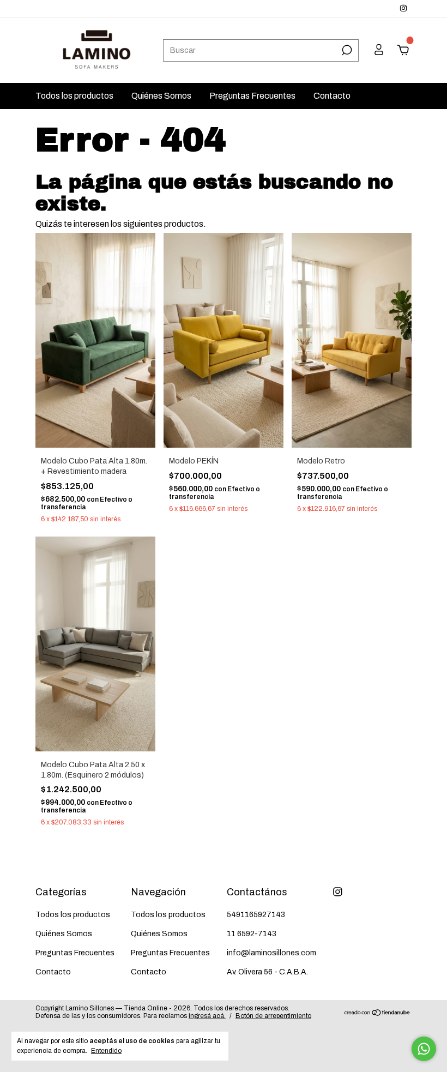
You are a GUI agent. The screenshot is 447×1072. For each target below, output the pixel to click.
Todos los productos (74, 95)
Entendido (106, 1051)
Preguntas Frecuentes (252, 95)
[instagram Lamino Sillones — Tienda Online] (403, 8)
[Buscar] (346, 50)
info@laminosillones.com (271, 953)
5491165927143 (256, 915)
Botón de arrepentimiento (273, 1016)
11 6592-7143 (251, 934)
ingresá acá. (207, 1016)
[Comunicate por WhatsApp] (424, 1049)
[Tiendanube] (377, 1013)
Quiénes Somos (161, 95)
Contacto (332, 95)
